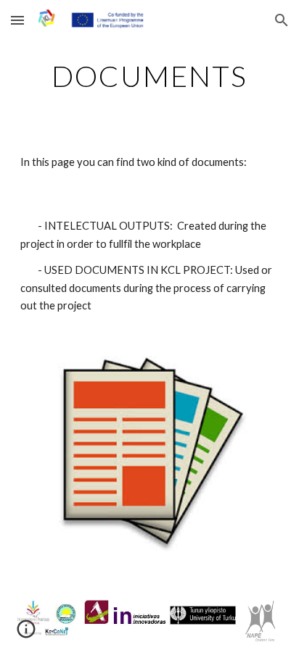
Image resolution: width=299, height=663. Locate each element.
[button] (17, 20)
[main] (149, 76)
